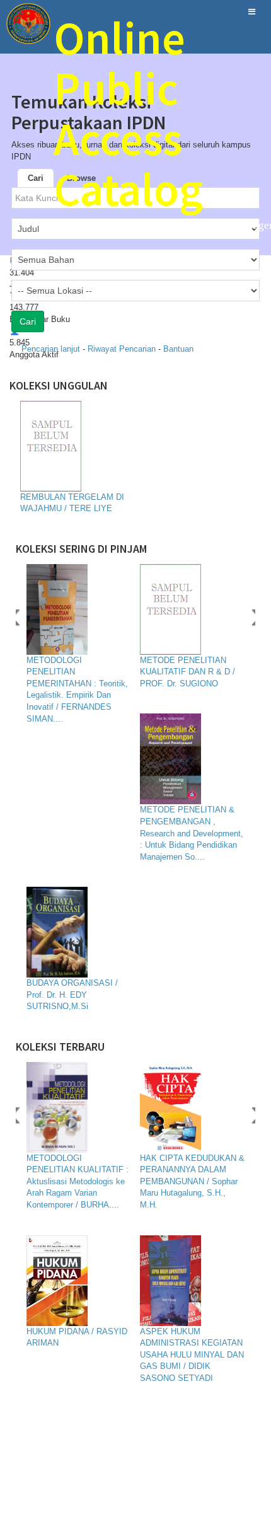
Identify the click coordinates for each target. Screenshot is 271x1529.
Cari (35, 178)
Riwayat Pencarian (123, 349)
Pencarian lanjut (52, 349)
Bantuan (178, 349)
